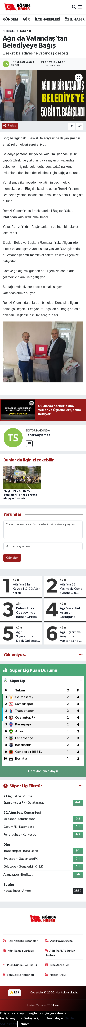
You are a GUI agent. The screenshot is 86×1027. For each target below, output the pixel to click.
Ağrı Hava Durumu (61, 940)
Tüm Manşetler (59, 964)
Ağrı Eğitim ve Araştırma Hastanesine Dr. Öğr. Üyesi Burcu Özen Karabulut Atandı (72, 637)
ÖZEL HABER (74, 19)
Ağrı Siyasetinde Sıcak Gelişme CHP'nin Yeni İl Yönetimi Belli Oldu (26, 637)
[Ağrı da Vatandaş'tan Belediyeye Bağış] (43, 95)
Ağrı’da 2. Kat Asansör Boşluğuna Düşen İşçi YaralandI (70, 613)
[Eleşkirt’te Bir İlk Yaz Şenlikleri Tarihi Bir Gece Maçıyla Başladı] (22, 477)
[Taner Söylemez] (13, 437)
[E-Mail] (29, 443)
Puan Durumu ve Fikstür (22, 964)
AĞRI (27, 19)
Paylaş (12, 125)
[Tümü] (81, 654)
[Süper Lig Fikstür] (81, 786)
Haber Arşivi (58, 974)
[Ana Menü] (80, 7)
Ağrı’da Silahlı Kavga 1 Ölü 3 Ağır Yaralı (26, 589)
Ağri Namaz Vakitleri (21, 950)
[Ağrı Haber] (18, 7)
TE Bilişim (53, 1005)
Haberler (9, 31)
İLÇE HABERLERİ (47, 19)
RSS (16, 992)
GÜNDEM (10, 19)
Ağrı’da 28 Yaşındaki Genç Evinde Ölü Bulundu (71, 589)
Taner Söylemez (38, 434)
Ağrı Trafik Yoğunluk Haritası (60, 953)
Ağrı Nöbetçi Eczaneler (23, 940)
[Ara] (74, 7)
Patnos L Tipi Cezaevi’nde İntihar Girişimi (27, 613)
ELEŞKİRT (26, 31)
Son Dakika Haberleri (20, 974)
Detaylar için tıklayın (43, 771)
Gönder (12, 558)
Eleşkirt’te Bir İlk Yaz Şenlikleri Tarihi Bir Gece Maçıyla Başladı (20, 495)
